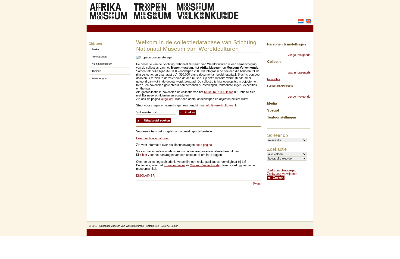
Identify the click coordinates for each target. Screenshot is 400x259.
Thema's (96, 71)
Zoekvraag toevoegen (281, 170)
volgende (304, 55)
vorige (292, 55)
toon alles (273, 79)
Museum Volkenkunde (204, 165)
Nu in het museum (102, 63)
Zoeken (96, 49)
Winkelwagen (99, 78)
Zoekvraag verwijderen (282, 174)
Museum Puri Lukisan (218, 92)
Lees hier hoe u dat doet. (152, 138)
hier (144, 155)
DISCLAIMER (145, 175)
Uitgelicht (167, 99)
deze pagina (204, 145)
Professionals (99, 56)
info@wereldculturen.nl (221, 105)
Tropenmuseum (174, 165)
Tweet (257, 183)
